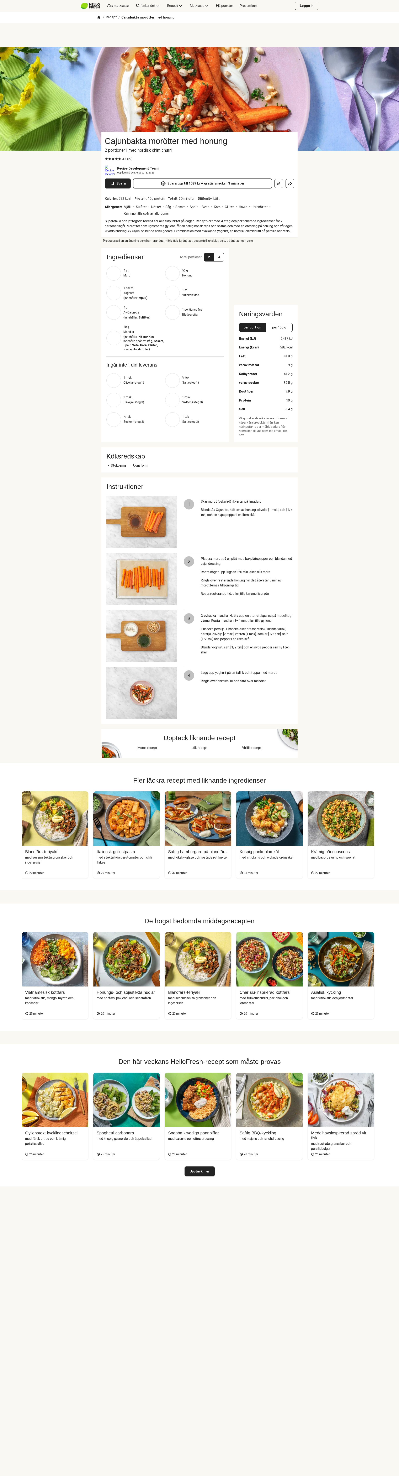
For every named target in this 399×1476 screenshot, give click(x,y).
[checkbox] (106, 159)
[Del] (290, 183)
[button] (165, 257)
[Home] (98, 17)
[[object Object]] (278, 183)
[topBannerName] (199, 35)
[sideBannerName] (266, 274)
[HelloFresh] (90, 6)
